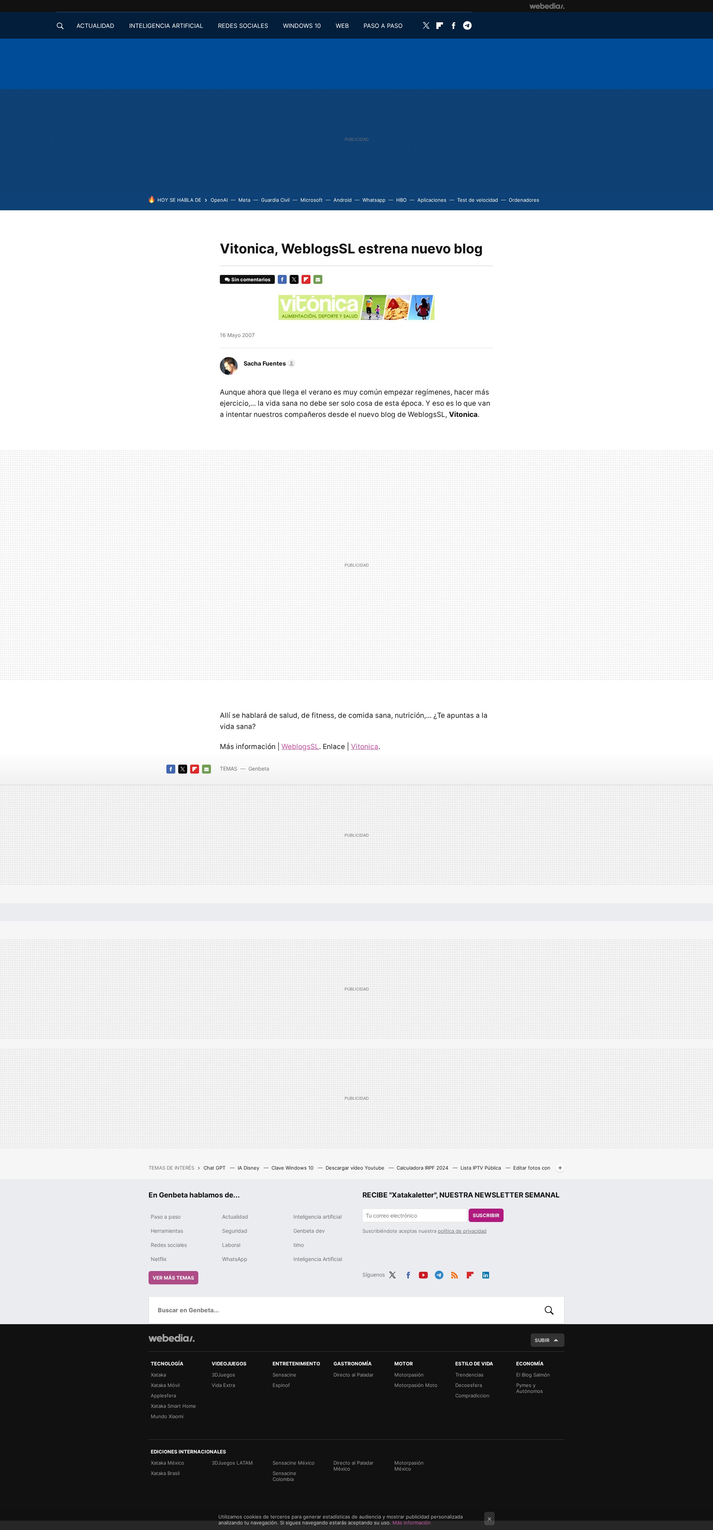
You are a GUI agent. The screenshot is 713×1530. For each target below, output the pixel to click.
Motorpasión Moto (415, 1385)
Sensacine (284, 1375)
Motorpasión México (409, 1466)
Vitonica (364, 746)
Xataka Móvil (165, 1385)
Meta (244, 200)
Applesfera (163, 1395)
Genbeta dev (309, 1231)
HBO (401, 200)
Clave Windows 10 (293, 1168)
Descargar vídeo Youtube (356, 1168)
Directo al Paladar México (353, 1466)
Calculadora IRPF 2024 (423, 1168)
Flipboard (439, 25)
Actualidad (235, 1216)
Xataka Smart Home (173, 1406)
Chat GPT (215, 1168)
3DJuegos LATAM (232, 1463)
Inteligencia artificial (317, 1216)
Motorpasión (409, 1375)
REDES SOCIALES (243, 25)
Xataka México (167, 1463)
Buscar (549, 1310)
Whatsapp (373, 200)
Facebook (453, 25)
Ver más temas (173, 1278)
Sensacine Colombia (284, 1476)
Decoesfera (468, 1385)
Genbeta (258, 768)
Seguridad (234, 1231)
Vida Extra (223, 1385)
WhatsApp (234, 1259)
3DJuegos (223, 1375)
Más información (412, 1523)
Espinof (281, 1385)
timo (298, 1245)
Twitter (425, 25)
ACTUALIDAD (95, 25)
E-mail (317, 279)
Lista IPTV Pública (481, 1168)
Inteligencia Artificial (317, 1259)
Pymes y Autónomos (529, 1388)
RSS (454, 1274)
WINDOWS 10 (302, 25)
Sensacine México (294, 1463)
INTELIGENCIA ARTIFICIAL (166, 25)
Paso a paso (165, 1216)
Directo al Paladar (353, 1375)
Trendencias (469, 1375)
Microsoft (311, 200)
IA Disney (249, 1168)
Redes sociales (169, 1245)
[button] (268, 363)
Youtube (423, 1274)
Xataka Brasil (165, 1473)
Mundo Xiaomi (167, 1416)
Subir (542, 1340)
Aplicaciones (431, 200)
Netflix (159, 1259)
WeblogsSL (300, 746)
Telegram (467, 25)
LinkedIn (486, 1274)
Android (342, 200)
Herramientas (167, 1231)
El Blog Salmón (533, 1375)
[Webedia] (547, 5)
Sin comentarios (250, 279)
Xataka (158, 1375)
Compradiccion (472, 1395)
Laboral (231, 1245)
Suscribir (486, 1215)
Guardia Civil (275, 200)
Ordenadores (524, 200)
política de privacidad (462, 1231)
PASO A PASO (383, 25)
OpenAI (219, 200)
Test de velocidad (477, 200)
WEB (342, 25)
